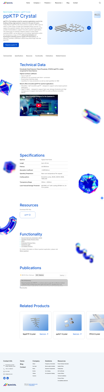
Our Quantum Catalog (50, 373)
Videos (34, 373)
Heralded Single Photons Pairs (30, 239)
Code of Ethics (61, 373)
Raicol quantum (24, 251)
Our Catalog (47, 371)
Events (34, 371)
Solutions (48, 361)
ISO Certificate (61, 371)
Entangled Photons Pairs (28, 243)
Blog (68, 2)
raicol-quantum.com (33, 384)
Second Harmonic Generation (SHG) (31, 238)
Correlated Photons (27, 246)
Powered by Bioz (23, 287)
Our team (35, 366)
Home (28, 2)
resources (29, 55)
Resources (58, 3)
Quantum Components (50, 368)
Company (36, 3)
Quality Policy (61, 366)
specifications (19, 55)
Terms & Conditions (62, 375)
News (34, 368)
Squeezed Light (26, 244)
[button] (6, 371)
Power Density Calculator (63, 363)
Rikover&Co (31, 385)
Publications (49, 55)
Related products (61, 55)
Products (47, 3)
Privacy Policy (61, 378)
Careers (34, 375)
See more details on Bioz (62, 289)
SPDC (23, 241)
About (34, 363)
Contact (75, 2)
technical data (7, 55)
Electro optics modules (50, 366)
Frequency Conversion (50, 363)
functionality (39, 55)
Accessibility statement (63, 380)
